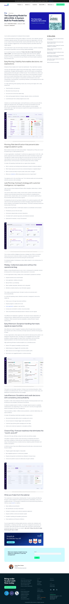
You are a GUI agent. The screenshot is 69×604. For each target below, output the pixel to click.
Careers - (41, 597)
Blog (5, 13)
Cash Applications (40, 591)
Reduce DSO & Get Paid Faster (26, 580)
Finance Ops (39, 584)
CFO (38, 580)
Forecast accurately (24, 595)
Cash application (9, 306)
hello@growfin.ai (53, 594)
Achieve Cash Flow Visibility (26, 581)
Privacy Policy (52, 586)
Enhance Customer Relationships (26, 586)
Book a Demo (39, 598)
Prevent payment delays (25, 591)
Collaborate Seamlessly (25, 594)
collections (13, 174)
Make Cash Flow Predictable (26, 583)
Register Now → (51, 1)
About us (38, 595)
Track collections (24, 597)
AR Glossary (52, 580)
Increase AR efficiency (25, 592)
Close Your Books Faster (25, 584)
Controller (39, 583)
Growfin (13, 503)
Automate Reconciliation (25, 598)
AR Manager (39, 581)
